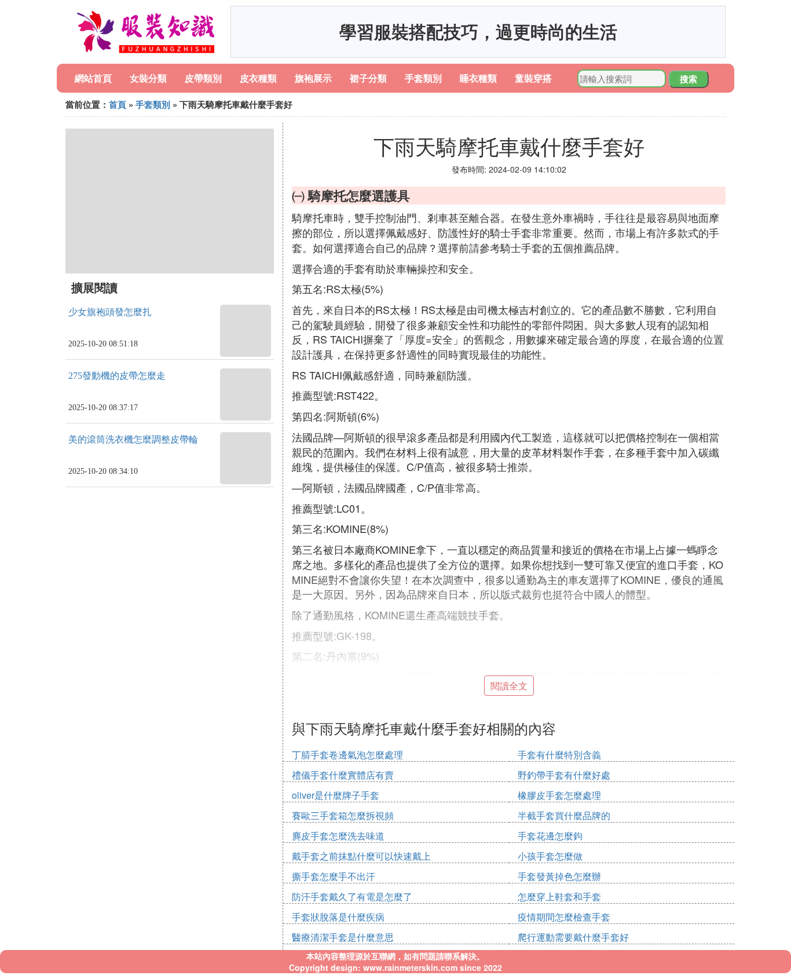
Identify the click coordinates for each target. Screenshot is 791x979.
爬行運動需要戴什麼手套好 (573, 937)
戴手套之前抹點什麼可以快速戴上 (361, 856)
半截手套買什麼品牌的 (564, 815)
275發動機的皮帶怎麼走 (117, 376)
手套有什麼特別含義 (559, 754)
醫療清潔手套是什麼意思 (343, 937)
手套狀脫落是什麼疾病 (338, 916)
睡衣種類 (478, 78)
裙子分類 (368, 78)
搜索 (688, 78)
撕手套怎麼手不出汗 (333, 876)
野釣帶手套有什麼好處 (564, 774)
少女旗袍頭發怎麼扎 (110, 312)
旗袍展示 (313, 78)
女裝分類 (148, 78)
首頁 (117, 104)
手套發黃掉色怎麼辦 (559, 876)
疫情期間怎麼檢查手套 (564, 916)
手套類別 (423, 78)
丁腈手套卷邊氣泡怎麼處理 (347, 754)
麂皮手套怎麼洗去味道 (338, 835)
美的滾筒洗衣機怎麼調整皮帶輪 (133, 439)
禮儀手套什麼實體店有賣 (343, 774)
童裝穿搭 (533, 78)
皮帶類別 (203, 78)
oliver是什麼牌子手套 (335, 795)
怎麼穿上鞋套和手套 (559, 896)
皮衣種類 (258, 78)
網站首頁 (93, 78)
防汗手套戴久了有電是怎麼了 (352, 896)
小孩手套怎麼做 (550, 856)
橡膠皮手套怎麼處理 (559, 795)
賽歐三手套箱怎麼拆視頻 (343, 815)
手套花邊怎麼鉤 (550, 835)
